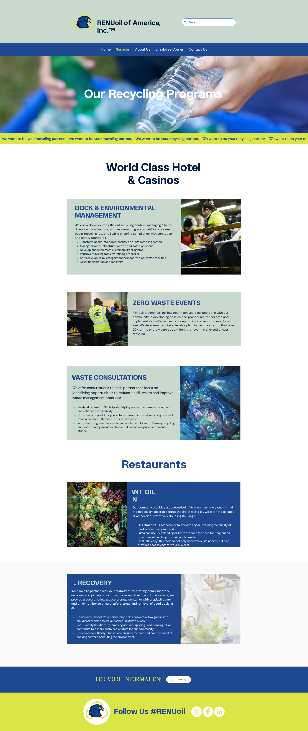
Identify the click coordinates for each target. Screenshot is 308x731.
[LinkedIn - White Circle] (219, 711)
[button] (142, 49)
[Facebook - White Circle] (208, 711)
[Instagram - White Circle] (196, 711)
